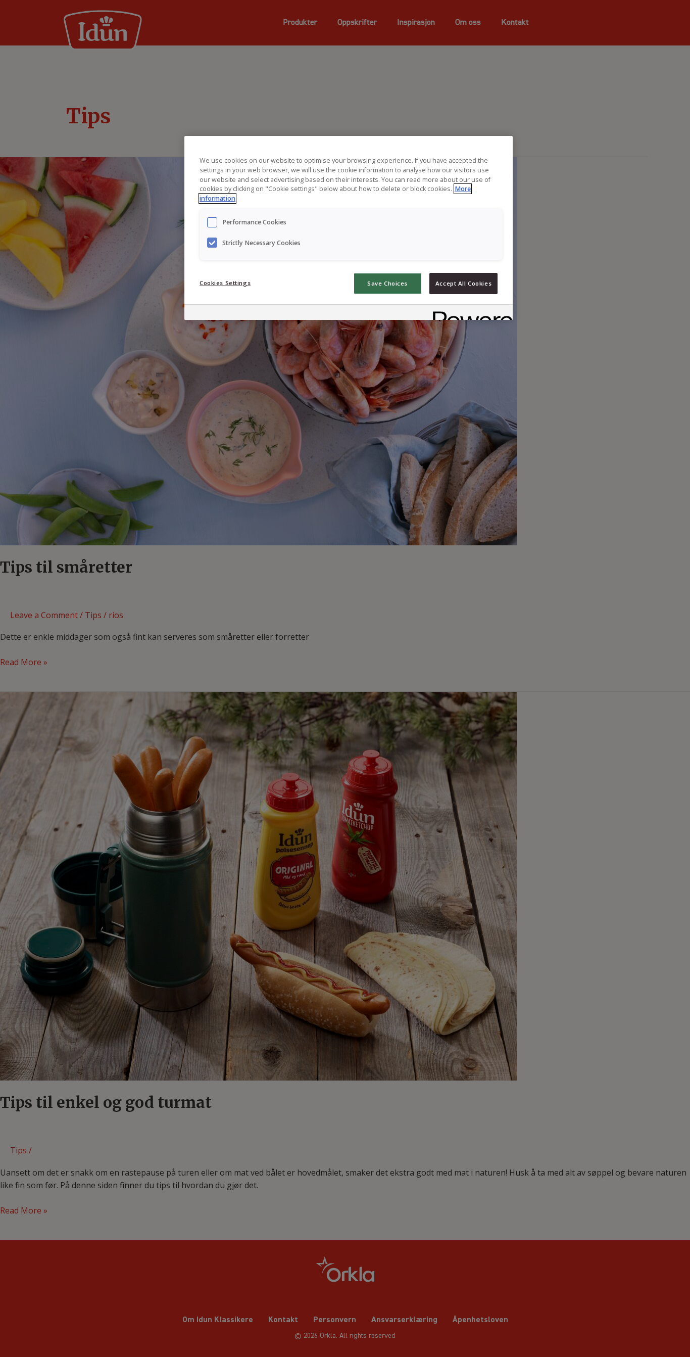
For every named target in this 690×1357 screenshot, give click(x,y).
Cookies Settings (225, 283)
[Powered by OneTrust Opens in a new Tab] (469, 313)
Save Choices (387, 283)
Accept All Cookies (463, 283)
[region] (348, 228)
